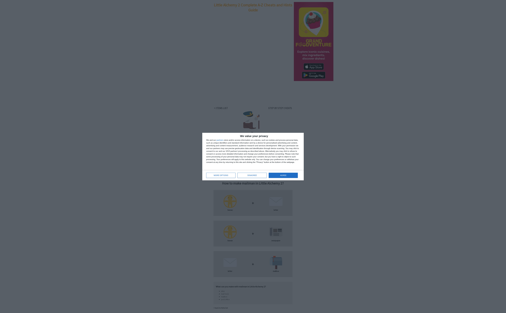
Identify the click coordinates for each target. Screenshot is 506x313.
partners (219, 140)
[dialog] (253, 156)
